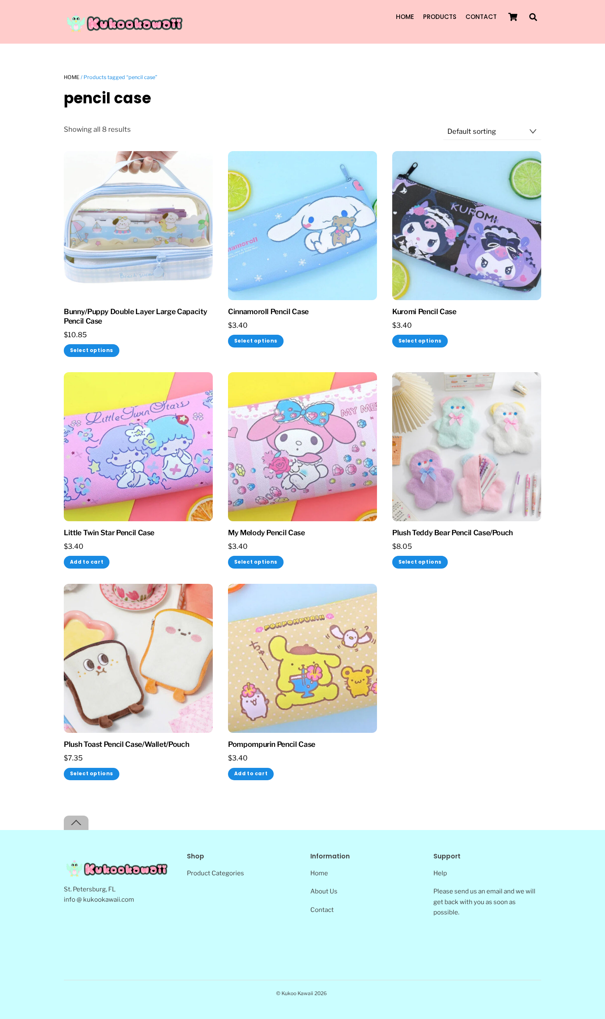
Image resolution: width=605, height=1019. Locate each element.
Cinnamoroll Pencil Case (268, 311)
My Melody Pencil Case (266, 532)
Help (440, 873)
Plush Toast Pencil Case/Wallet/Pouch (126, 744)
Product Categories (215, 873)
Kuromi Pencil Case (424, 311)
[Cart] (513, 17)
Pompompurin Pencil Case (271, 744)
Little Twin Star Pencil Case (109, 532)
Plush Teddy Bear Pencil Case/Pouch (452, 532)
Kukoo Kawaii (297, 993)
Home (405, 16)
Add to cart (86, 562)
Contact (481, 16)
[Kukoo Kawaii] (125, 30)
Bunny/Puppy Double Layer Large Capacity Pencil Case (135, 316)
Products (439, 16)
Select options (91, 350)
